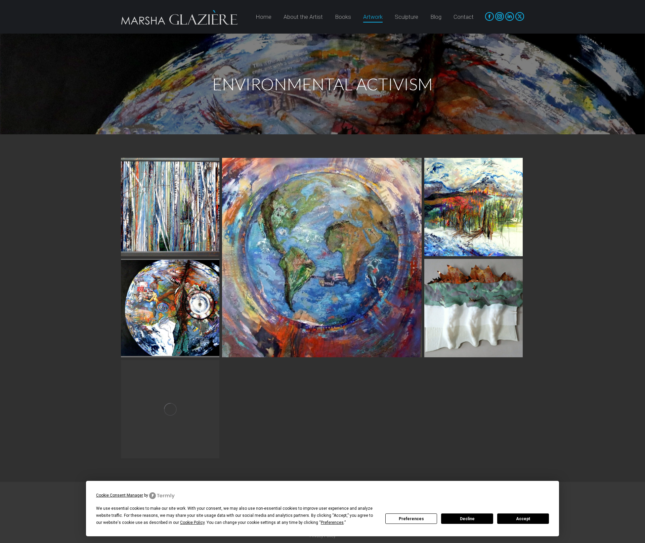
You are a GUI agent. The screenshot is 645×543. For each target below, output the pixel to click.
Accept (523, 518)
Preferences (411, 518)
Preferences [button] (332, 522)
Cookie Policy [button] (192, 522)
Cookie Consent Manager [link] (119, 495)
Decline (467, 518)
